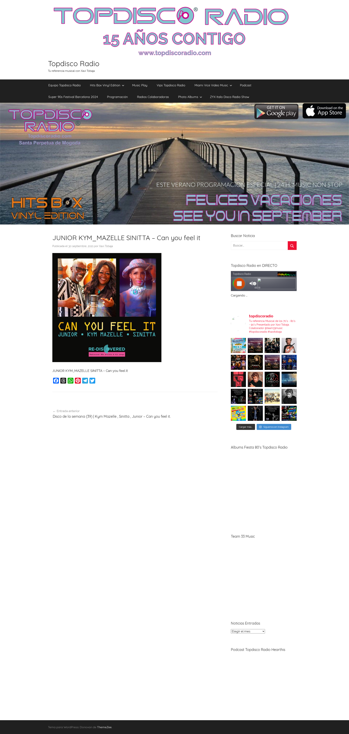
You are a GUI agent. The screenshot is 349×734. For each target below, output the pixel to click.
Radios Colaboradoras (153, 97)
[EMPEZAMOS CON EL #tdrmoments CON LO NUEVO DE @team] (289, 379)
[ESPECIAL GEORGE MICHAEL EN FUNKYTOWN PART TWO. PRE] (255, 379)
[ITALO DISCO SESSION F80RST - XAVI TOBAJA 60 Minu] (272, 379)
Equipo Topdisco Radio (64, 85)
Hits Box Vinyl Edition (105, 85)
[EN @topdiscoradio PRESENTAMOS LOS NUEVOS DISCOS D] (238, 396)
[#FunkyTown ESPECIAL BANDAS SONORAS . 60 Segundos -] (289, 345)
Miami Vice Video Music (211, 85)
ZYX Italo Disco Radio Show (229, 97)
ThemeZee (104, 727)
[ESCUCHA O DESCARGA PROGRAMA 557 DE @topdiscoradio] (255, 396)
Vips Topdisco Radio (171, 85)
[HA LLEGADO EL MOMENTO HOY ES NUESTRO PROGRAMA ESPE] (272, 362)
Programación (117, 97)
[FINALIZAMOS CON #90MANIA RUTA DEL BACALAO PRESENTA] (272, 396)
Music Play (139, 85)
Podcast (245, 85)
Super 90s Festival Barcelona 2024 (73, 97)
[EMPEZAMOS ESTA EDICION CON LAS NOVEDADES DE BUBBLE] (255, 413)
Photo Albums (188, 97)
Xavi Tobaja (106, 246)
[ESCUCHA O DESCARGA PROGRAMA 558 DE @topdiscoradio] (289, 362)
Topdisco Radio (73, 63)
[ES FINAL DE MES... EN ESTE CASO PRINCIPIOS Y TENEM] (289, 413)
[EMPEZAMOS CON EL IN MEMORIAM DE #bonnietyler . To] (255, 362)
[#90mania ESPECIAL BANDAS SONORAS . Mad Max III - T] (272, 345)
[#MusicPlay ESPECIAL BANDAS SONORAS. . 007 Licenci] (238, 362)
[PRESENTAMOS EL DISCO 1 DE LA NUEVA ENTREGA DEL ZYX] (238, 413)
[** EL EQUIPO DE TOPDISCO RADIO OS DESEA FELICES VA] (238, 345)
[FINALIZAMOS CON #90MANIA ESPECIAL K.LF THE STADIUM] (238, 379)
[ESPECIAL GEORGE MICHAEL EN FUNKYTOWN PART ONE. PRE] (289, 396)
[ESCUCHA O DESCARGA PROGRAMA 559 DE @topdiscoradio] (255, 345)
